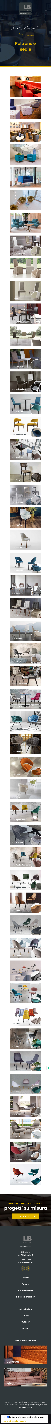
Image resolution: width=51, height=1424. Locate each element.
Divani (26, 1277)
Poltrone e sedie (25, 1290)
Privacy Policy (35, 1405)
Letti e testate (25, 1309)
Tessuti (25, 1328)
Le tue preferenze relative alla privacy (26, 1417)
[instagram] (28, 1268)
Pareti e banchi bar (25, 1297)
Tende (26, 1315)
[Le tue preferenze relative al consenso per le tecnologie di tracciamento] (48, 1068)
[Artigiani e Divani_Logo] (25, 3)
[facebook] (23, 1268)
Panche (25, 1284)
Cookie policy (24, 1405)
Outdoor (25, 1322)
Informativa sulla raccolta (14, 1421)
